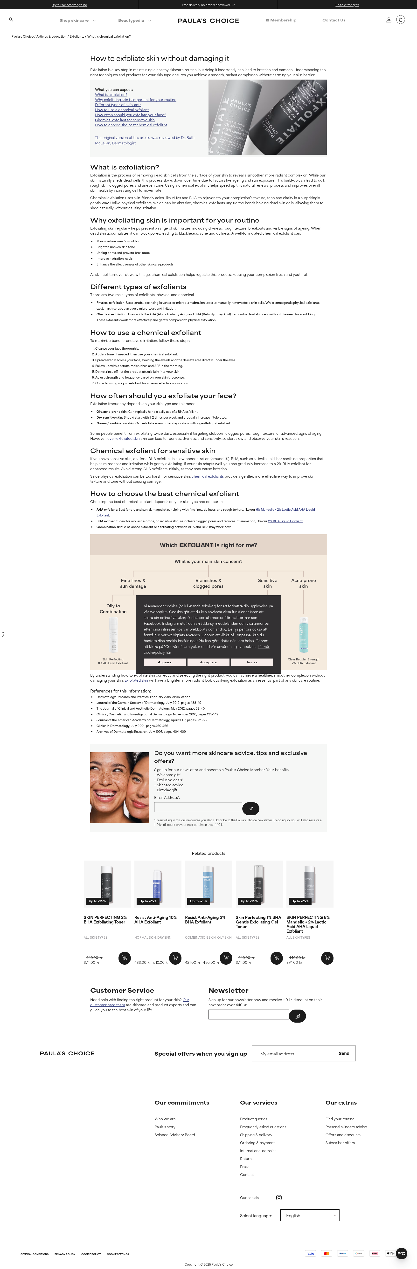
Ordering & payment (257, 1143)
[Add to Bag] (124, 958)
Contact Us (334, 20)
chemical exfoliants (208, 476)
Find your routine (340, 1119)
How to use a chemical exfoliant (122, 109)
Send (344, 1053)
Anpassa (165, 662)
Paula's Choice (23, 36)
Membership (282, 20)
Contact (247, 1174)
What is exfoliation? (111, 94)
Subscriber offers (340, 1143)
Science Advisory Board (175, 1135)
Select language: (256, 1215)
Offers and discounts (343, 1135)
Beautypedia (131, 20)
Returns (246, 1158)
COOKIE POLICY (91, 1254)
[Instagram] (279, 1197)
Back (3, 634)
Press (244, 1166)
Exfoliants (77, 36)
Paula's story (165, 1127)
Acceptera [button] (208, 662)
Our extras (341, 1102)
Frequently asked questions (263, 1127)
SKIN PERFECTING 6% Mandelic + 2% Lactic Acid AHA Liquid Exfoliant (308, 924)
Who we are (165, 1119)
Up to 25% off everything (69, 4)
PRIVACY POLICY (65, 1254)
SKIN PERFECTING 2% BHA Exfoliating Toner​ (105, 919)
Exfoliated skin (136, 680)
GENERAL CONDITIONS (35, 1254)
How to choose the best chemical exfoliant (131, 125)
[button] (401, 1253)
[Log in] (388, 20)
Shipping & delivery (256, 1135)
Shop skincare (74, 20)
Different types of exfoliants (118, 104)
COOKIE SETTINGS (118, 1254)
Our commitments (182, 1102)
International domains (258, 1151)
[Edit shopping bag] (400, 19)
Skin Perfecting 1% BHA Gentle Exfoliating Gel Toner (258, 921)
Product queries (253, 1119)
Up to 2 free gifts (347, 4)
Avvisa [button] (252, 662)
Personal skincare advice (346, 1127)
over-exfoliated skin (123, 438)
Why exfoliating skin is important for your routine (135, 99)
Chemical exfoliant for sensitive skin (125, 119)
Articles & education (51, 36)
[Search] (11, 20)
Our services (258, 1102)
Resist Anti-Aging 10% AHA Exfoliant (155, 919)
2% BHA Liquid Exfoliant (285, 520)
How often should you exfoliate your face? (130, 114)
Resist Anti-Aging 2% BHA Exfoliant (205, 919)
